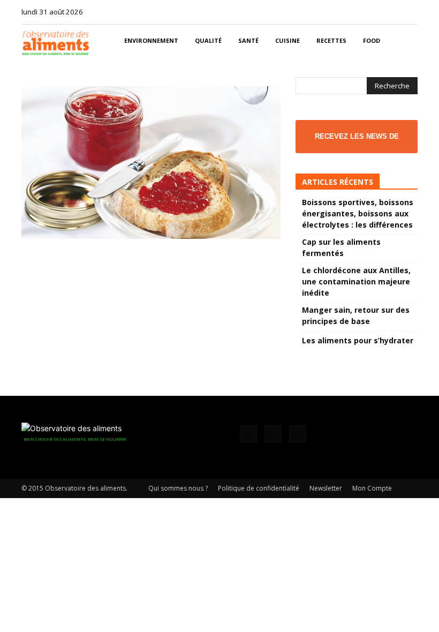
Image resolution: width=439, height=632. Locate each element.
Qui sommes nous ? (178, 488)
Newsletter (325, 488)
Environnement (151, 40)
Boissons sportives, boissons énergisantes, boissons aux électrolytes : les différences (357, 213)
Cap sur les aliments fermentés (341, 247)
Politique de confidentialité (258, 488)
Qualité (208, 40)
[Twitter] (410, 11)
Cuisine (287, 40)
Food (371, 40)
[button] (405, 41)
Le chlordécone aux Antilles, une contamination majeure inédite (356, 281)
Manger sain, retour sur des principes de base (356, 315)
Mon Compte (372, 488)
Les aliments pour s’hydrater (357, 340)
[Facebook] (374, 11)
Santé (248, 40)
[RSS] (392, 11)
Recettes (331, 40)
